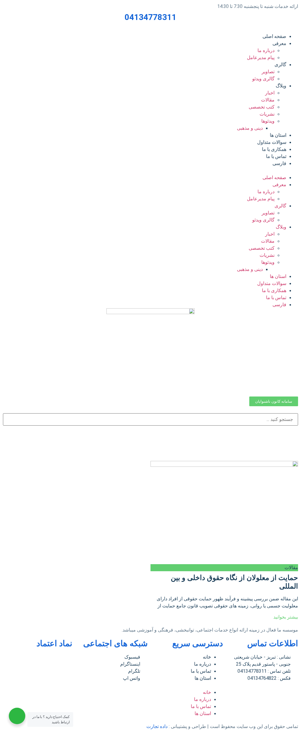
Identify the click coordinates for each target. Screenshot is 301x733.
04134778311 (150, 17)
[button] (150, 170)
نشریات (267, 114)
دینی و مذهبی (250, 128)
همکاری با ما (274, 149)
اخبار (270, 93)
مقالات (268, 100)
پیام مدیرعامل (261, 57)
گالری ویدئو (263, 78)
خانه (207, 657)
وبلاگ (281, 86)
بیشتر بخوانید (285, 617)
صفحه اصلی (274, 36)
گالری (280, 64)
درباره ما (266, 50)
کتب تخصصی (262, 107)
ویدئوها (268, 121)
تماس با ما (276, 156)
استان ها (278, 135)
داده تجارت (157, 726)
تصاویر (268, 71)
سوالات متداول (271, 142)
